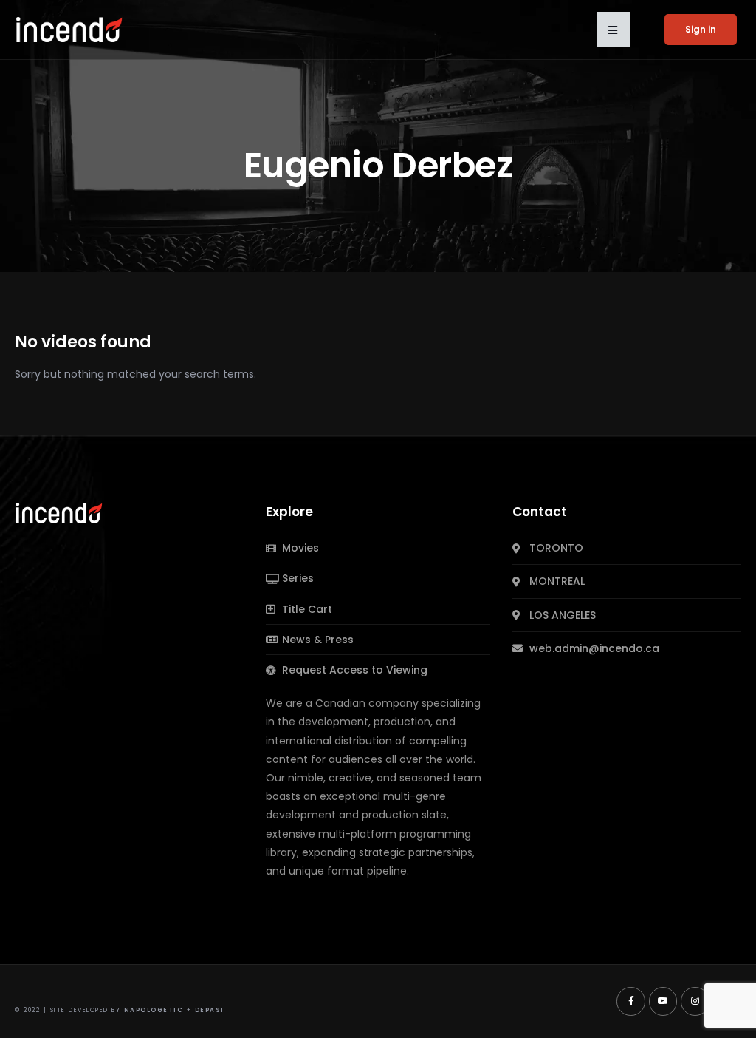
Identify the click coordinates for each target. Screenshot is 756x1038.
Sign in (700, 29)
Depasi (209, 1010)
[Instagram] (695, 1001)
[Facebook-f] (630, 1001)
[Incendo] (60, 512)
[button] (613, 29)
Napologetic (154, 1010)
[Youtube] (663, 1001)
